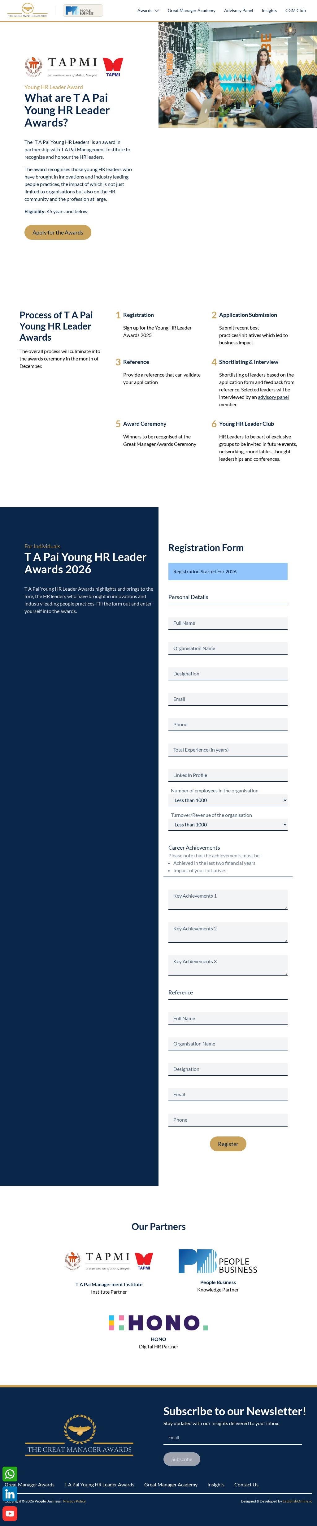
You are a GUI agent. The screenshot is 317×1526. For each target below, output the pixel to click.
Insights (269, 10)
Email (173, 1437)
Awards (144, 10)
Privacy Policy (74, 1501)
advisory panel (273, 397)
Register (228, 1143)
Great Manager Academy (191, 10)
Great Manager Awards (29, 1484)
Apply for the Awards (58, 232)
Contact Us (246, 1484)
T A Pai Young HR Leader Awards (99, 1484)
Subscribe (182, 1459)
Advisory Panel (238, 10)
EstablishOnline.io (297, 1501)
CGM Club (295, 10)
